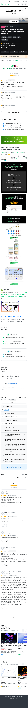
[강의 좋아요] (15, 634)
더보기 (2, 88)
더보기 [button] (2, 389)
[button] (14, 15)
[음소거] (25, 8)
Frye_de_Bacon (8, 571)
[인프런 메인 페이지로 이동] (5, 4)
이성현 (5, 492)
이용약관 (13, 696)
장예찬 (5, 512)
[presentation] (14, 21)
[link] (14, 410)
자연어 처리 (12, 26)
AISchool (4, 47)
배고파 (5, 547)
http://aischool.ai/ (12, 383)
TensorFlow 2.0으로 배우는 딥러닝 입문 (11, 317)
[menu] (25, 4)
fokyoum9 (7, 531)
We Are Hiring (20, 696)
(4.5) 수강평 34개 (6, 43)
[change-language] (22, 4)
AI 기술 (6, 26)
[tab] (3, 60)
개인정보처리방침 (8, 696)
